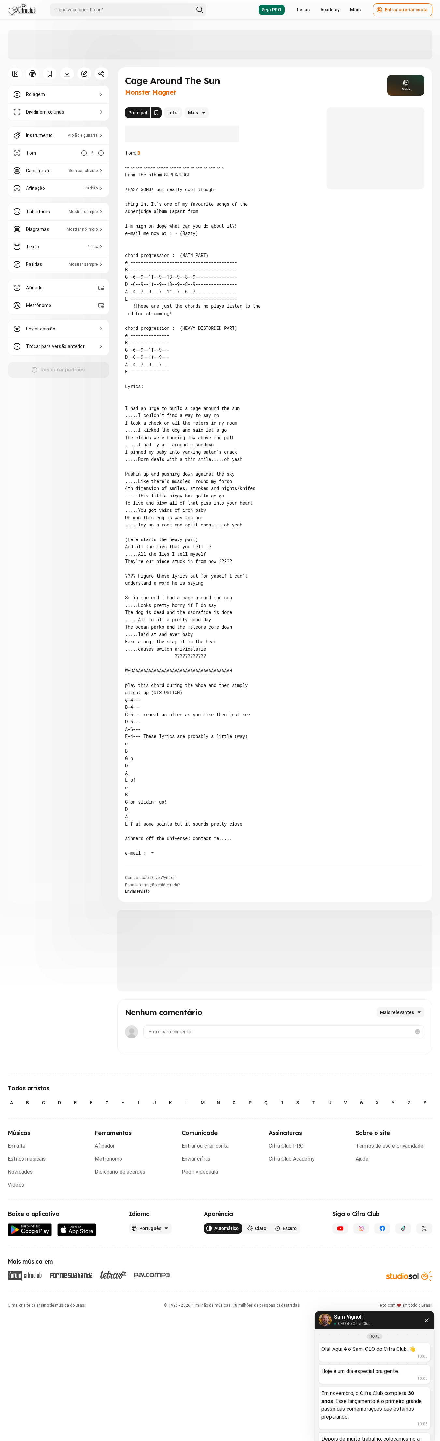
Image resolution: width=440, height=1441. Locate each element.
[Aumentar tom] (101, 153)
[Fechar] (426, 1320)
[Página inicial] (22, 10)
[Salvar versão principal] (156, 112)
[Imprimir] (32, 73)
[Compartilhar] (101, 73)
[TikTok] (403, 1228)
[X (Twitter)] (424, 1228)
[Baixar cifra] (67, 73)
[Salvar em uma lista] (49, 73)
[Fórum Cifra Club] (25, 1276)
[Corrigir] (84, 73)
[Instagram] (361, 1228)
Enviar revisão (137, 891)
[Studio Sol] (409, 1276)
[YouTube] (340, 1228)
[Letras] (113, 1275)
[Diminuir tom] (84, 153)
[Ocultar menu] (15, 73)
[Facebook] (382, 1228)
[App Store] (77, 1230)
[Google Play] (30, 1230)
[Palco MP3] (152, 1275)
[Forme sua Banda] (71, 1274)
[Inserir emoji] (417, 1032)
